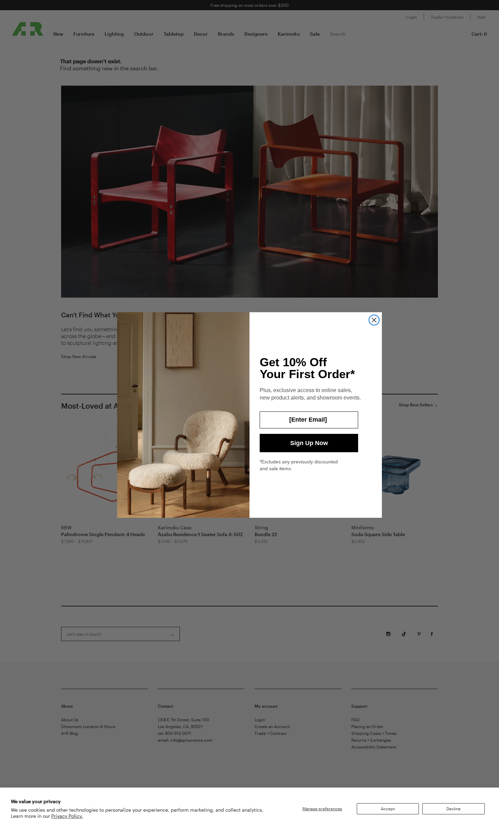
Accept (388, 808)
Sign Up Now (309, 443)
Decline (453, 808)
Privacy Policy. (67, 816)
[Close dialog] (374, 320)
